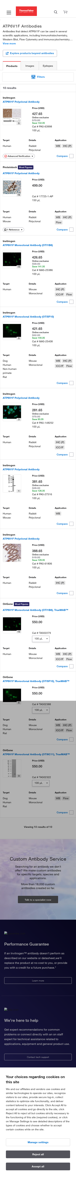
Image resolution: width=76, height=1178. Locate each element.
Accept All (38, 1166)
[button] (38, 77)
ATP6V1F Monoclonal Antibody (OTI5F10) (28, 316)
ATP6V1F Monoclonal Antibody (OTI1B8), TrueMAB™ (35, 610)
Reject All (38, 1154)
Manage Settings (38, 1142)
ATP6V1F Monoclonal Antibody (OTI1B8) (28, 245)
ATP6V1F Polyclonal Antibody (21, 101)
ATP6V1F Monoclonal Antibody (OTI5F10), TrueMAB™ (36, 681)
